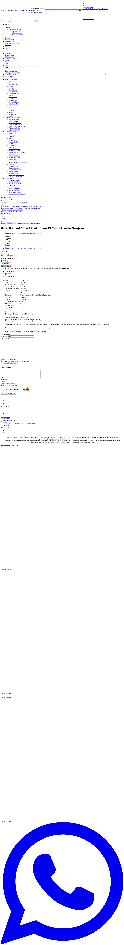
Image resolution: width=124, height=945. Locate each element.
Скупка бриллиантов (12, 43)
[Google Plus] (10, 266)
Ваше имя (4, 336)
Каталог (7, 28)
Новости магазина (9, 201)
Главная (7, 38)
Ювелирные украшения (16, 34)
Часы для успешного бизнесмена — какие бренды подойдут (21, 208)
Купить (3, 260)
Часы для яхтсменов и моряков (11, 211)
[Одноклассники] (6, 266)
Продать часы (9, 39)
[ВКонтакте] (2, 266)
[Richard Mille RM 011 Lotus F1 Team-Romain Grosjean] (23, 233)
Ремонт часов (9, 76)
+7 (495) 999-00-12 (89, 9)
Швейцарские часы (15, 29)
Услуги (7, 46)
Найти (7, 67)
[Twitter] (4, 266)
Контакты (8, 45)
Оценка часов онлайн (35, 12)
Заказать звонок (88, 19)
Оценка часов (9, 41)
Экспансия (14, 446)
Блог (6, 48)
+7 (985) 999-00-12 (102, 9)
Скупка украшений (11, 74)
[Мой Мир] (8, 266)
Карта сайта (5, 425)
